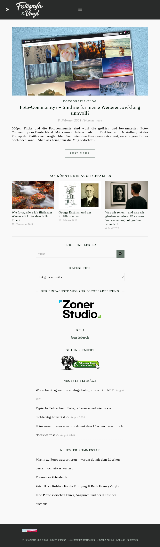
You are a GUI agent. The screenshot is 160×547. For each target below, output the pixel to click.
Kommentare (93, 120)
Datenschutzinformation (81, 539)
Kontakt (120, 539)
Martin (40, 459)
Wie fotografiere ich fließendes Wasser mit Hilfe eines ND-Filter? (32, 216)
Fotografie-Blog (80, 101)
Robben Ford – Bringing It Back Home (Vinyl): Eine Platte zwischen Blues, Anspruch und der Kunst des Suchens (78, 495)
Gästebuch (80, 337)
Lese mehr (80, 153)
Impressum (132, 539)
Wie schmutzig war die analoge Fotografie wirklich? (73, 390)
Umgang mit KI (105, 539)
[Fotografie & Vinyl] (29, 10)
